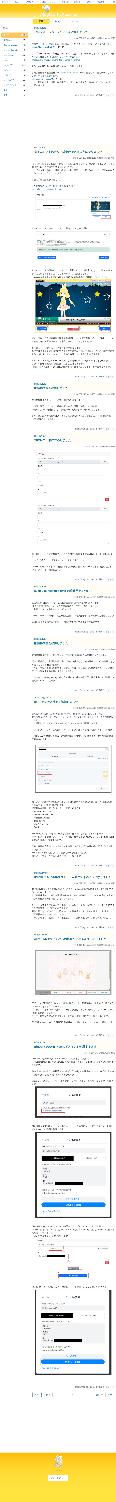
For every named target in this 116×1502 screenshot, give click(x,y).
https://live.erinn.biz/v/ (42, 79)
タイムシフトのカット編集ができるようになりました (68, 151)
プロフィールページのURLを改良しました (61, 31)
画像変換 (100, 2)
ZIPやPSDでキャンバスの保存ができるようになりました (70, 938)
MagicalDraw (41, 873)
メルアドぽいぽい (43, 697)
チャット (53, 2)
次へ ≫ (99, 1394)
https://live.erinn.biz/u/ (43, 47)
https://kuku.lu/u (68, 72)
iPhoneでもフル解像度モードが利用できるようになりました (72, 877)
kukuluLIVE (40, 28)
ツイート (109, 95)
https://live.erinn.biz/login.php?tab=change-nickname (56, 60)
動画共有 (77, 2)
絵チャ (17, 2)
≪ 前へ (47, 1394)
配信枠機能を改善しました (51, 388)
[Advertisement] (14, 144)
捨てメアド (6, 2)
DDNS (89, 2)
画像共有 (65, 2)
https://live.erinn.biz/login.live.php (47, 189)
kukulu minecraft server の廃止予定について (63, 590)
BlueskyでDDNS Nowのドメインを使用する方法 (65, 1046)
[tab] (14, 35)
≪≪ (36, 1394)
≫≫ (109, 1394)
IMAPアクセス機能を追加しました (56, 701)
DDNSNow (40, 436)
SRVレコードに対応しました (52, 440)
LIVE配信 (29, 2)
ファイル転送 (41, 2)
